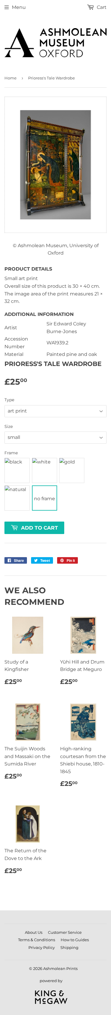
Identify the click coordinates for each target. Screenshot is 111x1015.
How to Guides (75, 939)
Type (9, 399)
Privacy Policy (41, 947)
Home (10, 78)
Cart (101, 7)
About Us (33, 932)
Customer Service (65, 932)
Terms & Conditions (36, 939)
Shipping (69, 947)
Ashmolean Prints (60, 968)
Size (8, 426)
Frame (11, 452)
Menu (19, 7)
